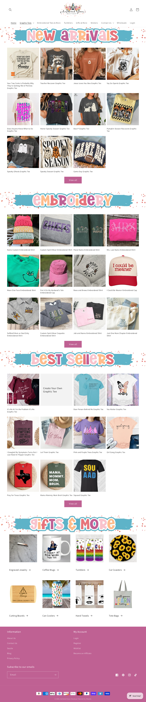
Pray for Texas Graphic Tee (18, 495)
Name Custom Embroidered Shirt (21, 250)
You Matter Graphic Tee (116, 409)
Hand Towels (82, 615)
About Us (11, 638)
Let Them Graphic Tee (49, 452)
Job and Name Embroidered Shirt (88, 333)
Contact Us (12, 643)
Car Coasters (115, 569)
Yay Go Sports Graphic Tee (118, 83)
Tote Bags (114, 615)
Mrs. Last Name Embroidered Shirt (121, 250)
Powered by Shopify (84, 699)
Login (76, 638)
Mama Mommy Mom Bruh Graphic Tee (56, 495)
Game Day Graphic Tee (83, 171)
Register (77, 643)
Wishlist (77, 648)
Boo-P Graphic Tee (81, 129)
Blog (9, 653)
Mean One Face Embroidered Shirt (21, 290)
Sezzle (10, 648)
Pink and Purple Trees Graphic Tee (88, 452)
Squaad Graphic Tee (82, 495)
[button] (10, 10)
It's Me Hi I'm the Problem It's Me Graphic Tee (20, 410)
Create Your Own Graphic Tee (52, 390)
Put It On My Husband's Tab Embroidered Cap (52, 291)
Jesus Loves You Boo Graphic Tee (87, 83)
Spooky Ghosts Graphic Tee (18, 171)
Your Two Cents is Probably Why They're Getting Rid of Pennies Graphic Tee (20, 85)
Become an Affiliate (82, 653)
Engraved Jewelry (18, 569)
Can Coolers (48, 615)
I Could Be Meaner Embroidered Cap (122, 290)
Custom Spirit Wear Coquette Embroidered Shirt (52, 334)
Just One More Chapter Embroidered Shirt (122, 334)
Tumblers (80, 569)
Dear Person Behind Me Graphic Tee (88, 409)
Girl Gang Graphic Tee (116, 452)
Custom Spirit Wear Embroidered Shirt (56, 250)
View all (73, 180)
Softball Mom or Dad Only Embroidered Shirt (18, 334)
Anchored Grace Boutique (68, 699)
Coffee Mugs (48, 569)
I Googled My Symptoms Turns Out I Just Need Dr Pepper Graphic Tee (22, 453)
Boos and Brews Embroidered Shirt (88, 290)
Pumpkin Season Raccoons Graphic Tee (122, 130)
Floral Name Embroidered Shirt (87, 250)
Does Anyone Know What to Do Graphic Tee (20, 130)
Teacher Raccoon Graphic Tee (52, 83)
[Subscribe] (55, 674)
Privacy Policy (13, 658)
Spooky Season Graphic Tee (52, 171)
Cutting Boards (17, 615)
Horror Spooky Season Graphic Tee (54, 129)
